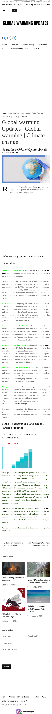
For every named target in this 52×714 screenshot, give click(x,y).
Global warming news (19, 49)
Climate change (29, 45)
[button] (4, 10)
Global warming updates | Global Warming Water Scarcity (37, 609)
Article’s (15, 45)
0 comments (24, 117)
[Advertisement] (26, 84)
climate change (20, 404)
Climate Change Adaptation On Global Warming (29, 151)
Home (4, 45)
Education (43, 45)
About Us (36, 49)
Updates (5, 585)
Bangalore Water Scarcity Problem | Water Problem (25, 113)
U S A (4, 49)
